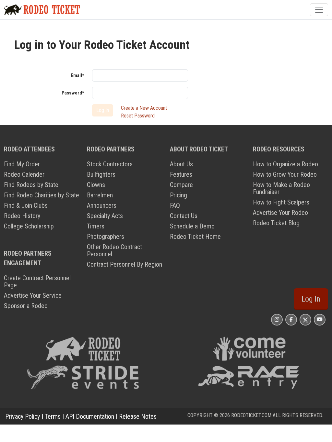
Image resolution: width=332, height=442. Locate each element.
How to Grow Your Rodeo (285, 174)
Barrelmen (100, 195)
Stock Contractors (110, 164)
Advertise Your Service (33, 295)
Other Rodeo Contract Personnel (114, 250)
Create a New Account (144, 108)
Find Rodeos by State (31, 185)
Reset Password (138, 116)
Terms (53, 416)
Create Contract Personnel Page (37, 281)
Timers (95, 226)
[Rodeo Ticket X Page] (305, 319)
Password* (73, 93)
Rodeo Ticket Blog (276, 223)
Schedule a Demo (192, 226)
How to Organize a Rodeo (285, 164)
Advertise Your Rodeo (280, 212)
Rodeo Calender (24, 174)
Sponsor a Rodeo (26, 306)
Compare (181, 185)
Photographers (105, 236)
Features (181, 174)
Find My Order (22, 164)
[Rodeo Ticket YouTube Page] (319, 319)
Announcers (101, 205)
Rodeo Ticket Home (195, 236)
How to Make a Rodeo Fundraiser (281, 188)
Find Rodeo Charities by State (41, 195)
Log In (311, 299)
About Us (181, 164)
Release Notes (138, 416)
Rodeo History (22, 216)
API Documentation (89, 416)
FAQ (175, 205)
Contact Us (183, 216)
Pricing (178, 195)
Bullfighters (101, 174)
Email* (77, 75)
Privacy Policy (22, 416)
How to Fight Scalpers (281, 202)
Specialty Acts (105, 216)
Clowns (96, 185)
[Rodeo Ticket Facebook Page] (291, 319)
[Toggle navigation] (319, 9)
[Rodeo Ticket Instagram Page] (277, 319)
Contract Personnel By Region (124, 264)
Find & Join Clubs (26, 205)
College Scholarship (29, 226)
